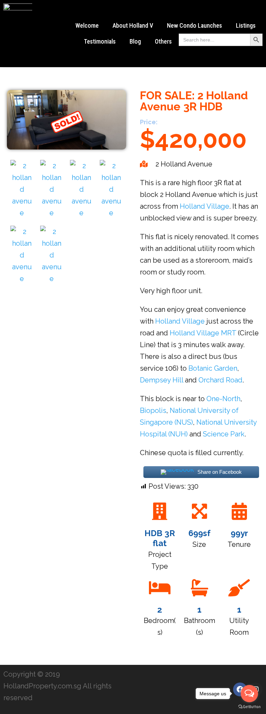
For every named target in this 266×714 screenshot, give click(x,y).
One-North (223, 399)
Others (163, 41)
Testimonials (100, 41)
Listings (246, 25)
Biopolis (153, 410)
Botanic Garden (212, 368)
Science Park (224, 434)
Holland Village (204, 206)
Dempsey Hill (161, 380)
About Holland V (133, 25)
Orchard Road (220, 380)
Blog (135, 41)
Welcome (87, 25)
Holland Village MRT (203, 333)
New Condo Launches (194, 25)
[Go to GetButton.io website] (249, 707)
